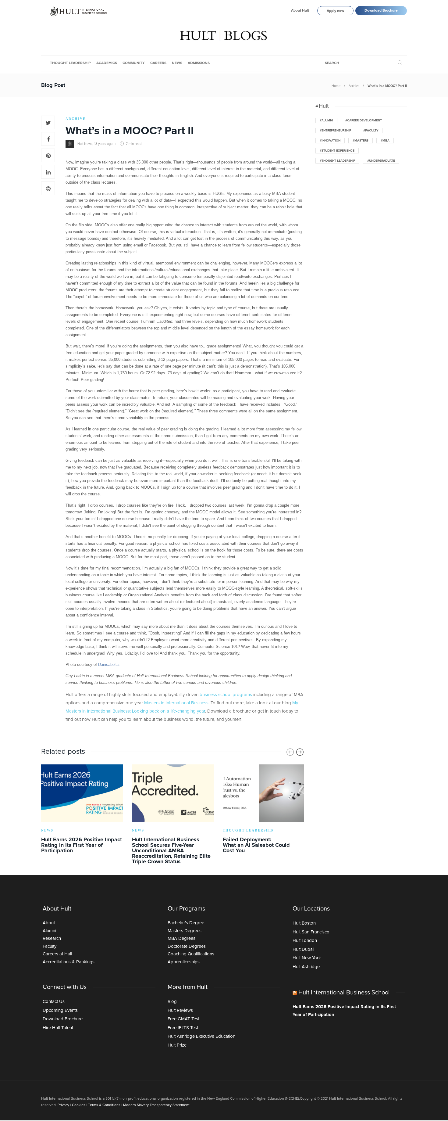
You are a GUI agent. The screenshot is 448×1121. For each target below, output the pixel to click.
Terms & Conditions (104, 1105)
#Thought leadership (337, 160)
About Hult (300, 11)
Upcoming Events (60, 1010)
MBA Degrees (181, 938)
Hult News (84, 144)
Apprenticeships (184, 962)
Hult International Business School (344, 993)
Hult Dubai (303, 949)
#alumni (326, 120)
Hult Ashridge (306, 967)
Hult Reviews (180, 1010)
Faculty (49, 946)
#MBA (385, 140)
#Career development (363, 120)
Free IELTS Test (183, 1028)
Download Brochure (381, 11)
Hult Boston (304, 923)
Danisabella (108, 664)
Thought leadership (70, 63)
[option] (82, 810)
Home (336, 86)
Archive (354, 86)
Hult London (305, 940)
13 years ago (103, 144)
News (177, 63)
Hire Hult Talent (58, 1028)
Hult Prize (177, 1045)
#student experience (337, 150)
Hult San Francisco (311, 932)
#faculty (370, 130)
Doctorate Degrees (187, 946)
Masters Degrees (184, 931)
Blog (172, 1001)
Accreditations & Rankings (68, 962)
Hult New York (307, 958)
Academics (106, 63)
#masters (360, 140)
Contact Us (54, 1001)
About (49, 923)
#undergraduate (381, 160)
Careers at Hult (57, 954)
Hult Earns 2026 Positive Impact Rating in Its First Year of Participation (344, 1010)
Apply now (335, 11)
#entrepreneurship (335, 130)
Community (134, 63)
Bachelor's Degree (186, 923)
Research (52, 938)
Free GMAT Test (183, 1019)
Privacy (63, 1105)
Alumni (49, 931)
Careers (158, 63)
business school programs (226, 694)
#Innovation (330, 140)
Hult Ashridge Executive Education (201, 1036)
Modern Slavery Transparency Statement (156, 1105)
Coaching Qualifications (191, 954)
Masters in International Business (176, 703)
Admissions (199, 63)
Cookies (78, 1105)
